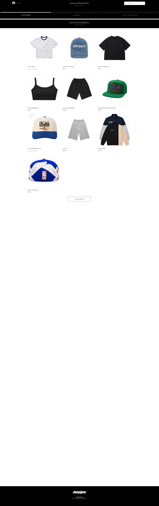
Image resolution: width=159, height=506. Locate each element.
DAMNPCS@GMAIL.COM (79, 497)
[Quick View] (44, 47)
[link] (143, 3)
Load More (79, 199)
